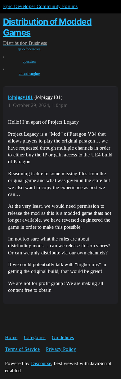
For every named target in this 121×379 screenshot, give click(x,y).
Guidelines (63, 337)
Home (11, 337)
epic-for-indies (29, 49)
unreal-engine (29, 73)
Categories (35, 337)
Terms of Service (22, 349)
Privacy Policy (61, 349)
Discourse (41, 363)
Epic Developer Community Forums (40, 6)
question (29, 61)
